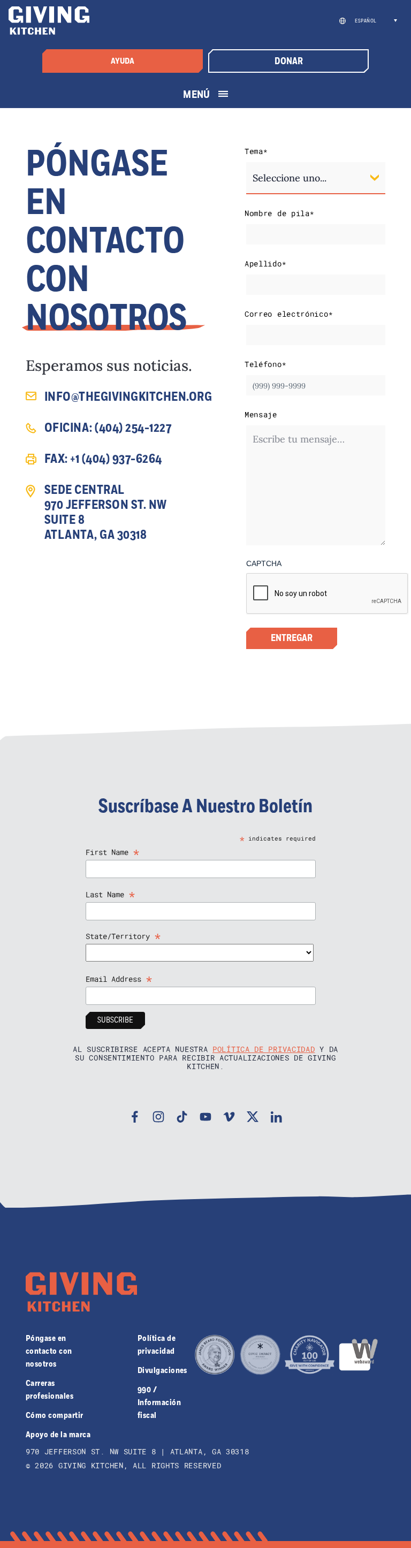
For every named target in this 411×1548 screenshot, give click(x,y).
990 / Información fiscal (159, 1402)
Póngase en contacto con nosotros (49, 1351)
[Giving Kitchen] (49, 20)
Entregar (292, 638)
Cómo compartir (54, 1415)
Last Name (110, 894)
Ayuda (122, 61)
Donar (289, 61)
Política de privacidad (263, 1049)
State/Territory (123, 936)
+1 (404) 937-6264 (116, 459)
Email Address (119, 979)
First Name (113, 852)
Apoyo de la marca (58, 1434)
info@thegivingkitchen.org (128, 397)
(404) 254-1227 (133, 428)
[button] (374, 20)
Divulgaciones (162, 1370)
